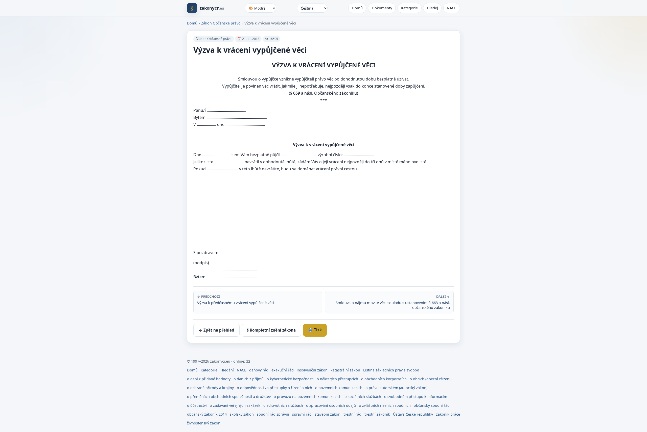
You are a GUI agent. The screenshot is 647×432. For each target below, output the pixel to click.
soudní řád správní (273, 414)
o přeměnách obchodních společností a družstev (229, 396)
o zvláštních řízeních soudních (385, 405)
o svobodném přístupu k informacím (415, 396)
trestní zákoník (377, 414)
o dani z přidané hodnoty (208, 378)
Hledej (432, 7)
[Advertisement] (345, 210)
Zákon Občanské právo (221, 23)
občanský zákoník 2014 (207, 414)
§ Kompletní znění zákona (271, 330)
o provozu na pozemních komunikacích (307, 396)
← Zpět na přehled (216, 330)
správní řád (302, 414)
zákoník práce (448, 414)
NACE (451, 7)
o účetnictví (197, 405)
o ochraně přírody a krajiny (210, 387)
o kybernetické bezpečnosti (290, 378)
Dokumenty (382, 7)
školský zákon (242, 414)
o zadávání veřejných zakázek (235, 405)
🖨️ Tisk (315, 329)
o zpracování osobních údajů (331, 405)
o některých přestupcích (337, 378)
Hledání (227, 370)
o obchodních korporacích (384, 378)
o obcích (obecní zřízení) (430, 378)
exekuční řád (282, 370)
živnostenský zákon (203, 423)
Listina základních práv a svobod (391, 370)
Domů (357, 7)
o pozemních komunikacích (338, 387)
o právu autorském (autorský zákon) (396, 387)
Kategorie (409, 7)
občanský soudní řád (432, 405)
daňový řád (258, 370)
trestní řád (352, 414)
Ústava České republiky (413, 414)
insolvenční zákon (312, 370)
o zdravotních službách (283, 405)
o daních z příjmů (249, 378)
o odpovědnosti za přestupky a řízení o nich (274, 387)
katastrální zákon (345, 370)
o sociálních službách (362, 396)
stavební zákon (327, 414)
